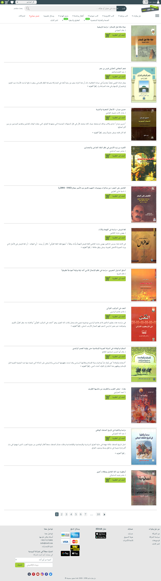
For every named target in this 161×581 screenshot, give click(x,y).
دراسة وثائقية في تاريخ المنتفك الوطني (111, 430)
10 (98, 514)
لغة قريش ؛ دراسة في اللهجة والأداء (112, 229)
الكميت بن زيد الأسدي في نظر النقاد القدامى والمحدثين (105, 147)
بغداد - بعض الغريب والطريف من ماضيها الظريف (107, 389)
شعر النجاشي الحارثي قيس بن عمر (112, 68)
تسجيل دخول (152, 2)
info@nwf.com (46, 543)
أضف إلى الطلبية (118, 35)
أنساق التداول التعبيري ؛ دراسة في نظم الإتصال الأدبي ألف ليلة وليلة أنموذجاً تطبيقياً (94, 270)
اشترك (19, 565)
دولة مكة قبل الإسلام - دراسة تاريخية (111, 27)
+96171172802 (47, 540)
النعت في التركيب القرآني (116, 308)
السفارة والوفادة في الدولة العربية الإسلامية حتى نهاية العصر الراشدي (99, 348)
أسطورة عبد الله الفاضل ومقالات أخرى (111, 472)
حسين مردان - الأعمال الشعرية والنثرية (111, 109)
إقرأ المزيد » (92, 86)
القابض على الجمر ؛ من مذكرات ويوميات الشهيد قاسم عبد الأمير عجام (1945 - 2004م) (92, 188)
